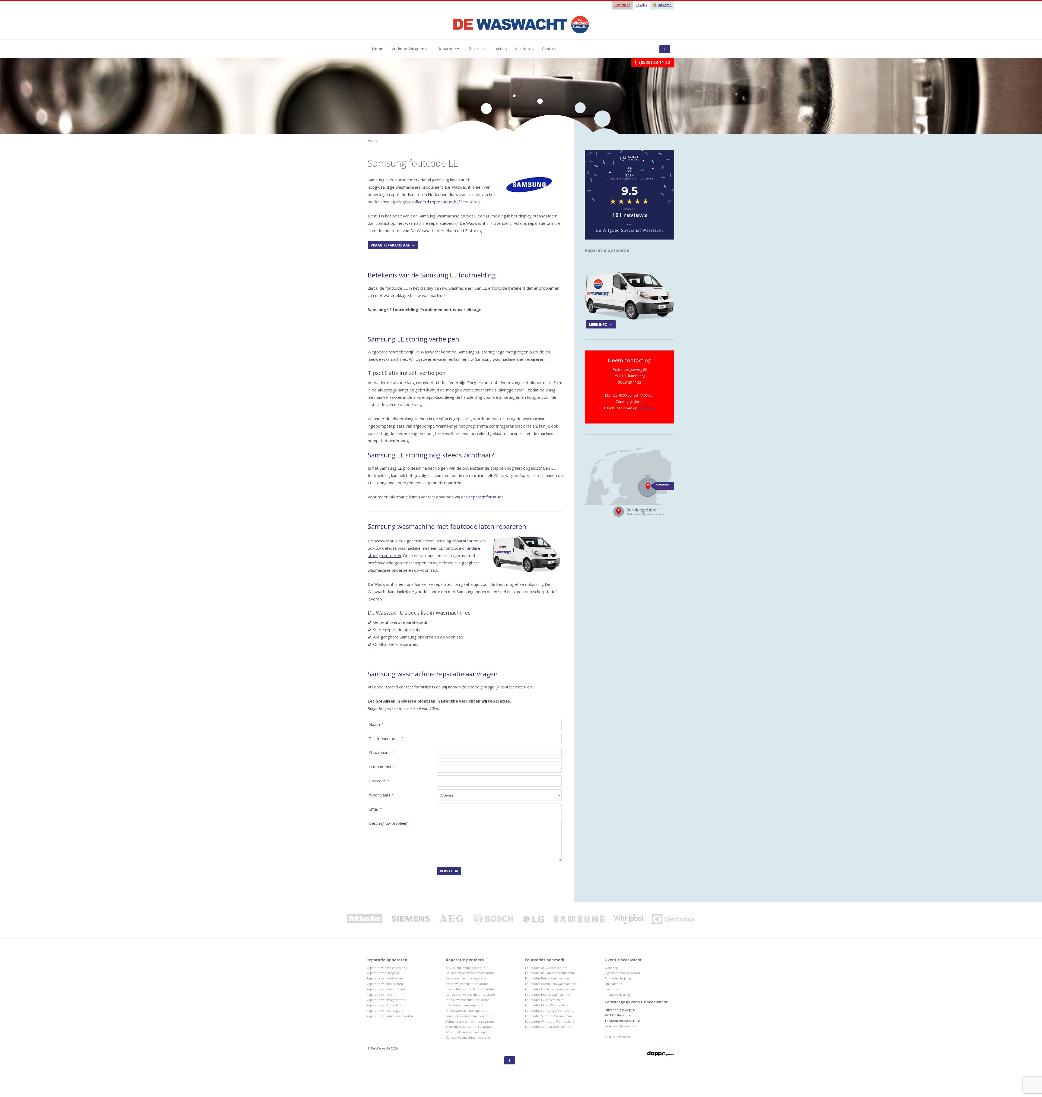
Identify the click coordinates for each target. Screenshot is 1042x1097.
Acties (501, 48)
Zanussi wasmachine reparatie (468, 1037)
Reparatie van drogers (382, 973)
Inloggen (665, 5)
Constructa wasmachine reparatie (470, 994)
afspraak (645, 408)
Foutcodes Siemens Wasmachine (549, 1016)
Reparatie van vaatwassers (385, 978)
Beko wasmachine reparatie (466, 978)
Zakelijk (641, 5)
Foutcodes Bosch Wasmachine (547, 978)
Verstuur (449, 870)
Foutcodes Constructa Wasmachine (550, 984)
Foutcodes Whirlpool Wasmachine (549, 1021)
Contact (549, 48)
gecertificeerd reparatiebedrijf (431, 201)
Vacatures (524, 48)
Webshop (611, 968)
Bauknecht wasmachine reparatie (470, 973)
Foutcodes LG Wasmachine (544, 1000)
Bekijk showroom (617, 1037)
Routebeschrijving (618, 978)
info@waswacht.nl (627, 1026)
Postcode (375, 780)
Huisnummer (378, 766)
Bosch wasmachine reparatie (467, 984)
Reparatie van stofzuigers (384, 1011)
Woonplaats (377, 795)
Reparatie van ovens (381, 994)
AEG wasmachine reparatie (465, 968)
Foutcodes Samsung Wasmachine (549, 1011)
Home (377, 48)
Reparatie (447, 48)
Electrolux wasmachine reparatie (470, 989)
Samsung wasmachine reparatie (469, 1016)
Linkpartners (614, 984)
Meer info (598, 324)
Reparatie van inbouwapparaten (389, 1016)
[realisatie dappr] (660, 1054)
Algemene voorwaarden (622, 973)
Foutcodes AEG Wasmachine (545, 968)
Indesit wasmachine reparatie (467, 1000)
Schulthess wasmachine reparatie (470, 1021)
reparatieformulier (486, 497)
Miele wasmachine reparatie (466, 1011)
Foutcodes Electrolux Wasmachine (550, 989)
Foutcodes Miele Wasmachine (546, 1005)
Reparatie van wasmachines (386, 968)
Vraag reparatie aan (391, 245)
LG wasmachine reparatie (464, 1005)
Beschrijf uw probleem (389, 823)
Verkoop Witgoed (408, 48)
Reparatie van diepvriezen (385, 989)
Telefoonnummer (382, 738)
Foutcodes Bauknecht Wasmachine (550, 973)
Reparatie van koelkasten (384, 984)
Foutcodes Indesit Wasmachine (547, 994)
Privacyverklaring (617, 994)
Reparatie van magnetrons (385, 1000)
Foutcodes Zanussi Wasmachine (548, 1027)
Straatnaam (377, 752)
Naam (372, 724)
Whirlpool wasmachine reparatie (469, 1032)
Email (372, 809)
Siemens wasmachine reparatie (469, 1027)
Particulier (622, 5)
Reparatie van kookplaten (385, 1005)
